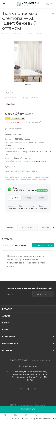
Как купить (28, 227)
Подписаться (43, 294)
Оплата (46, 227)
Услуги (6, 323)
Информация (10, 343)
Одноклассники (35, 389)
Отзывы (10, 227)
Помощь (7, 350)
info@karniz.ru (30, 366)
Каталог (7, 309)
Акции (6, 316)
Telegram (28, 389)
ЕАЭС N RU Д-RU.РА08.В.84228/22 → (21, 171)
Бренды (6, 330)
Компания (8, 337)
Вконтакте (21, 389)
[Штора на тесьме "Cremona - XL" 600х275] (28, 61)
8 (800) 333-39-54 (19, 360)
